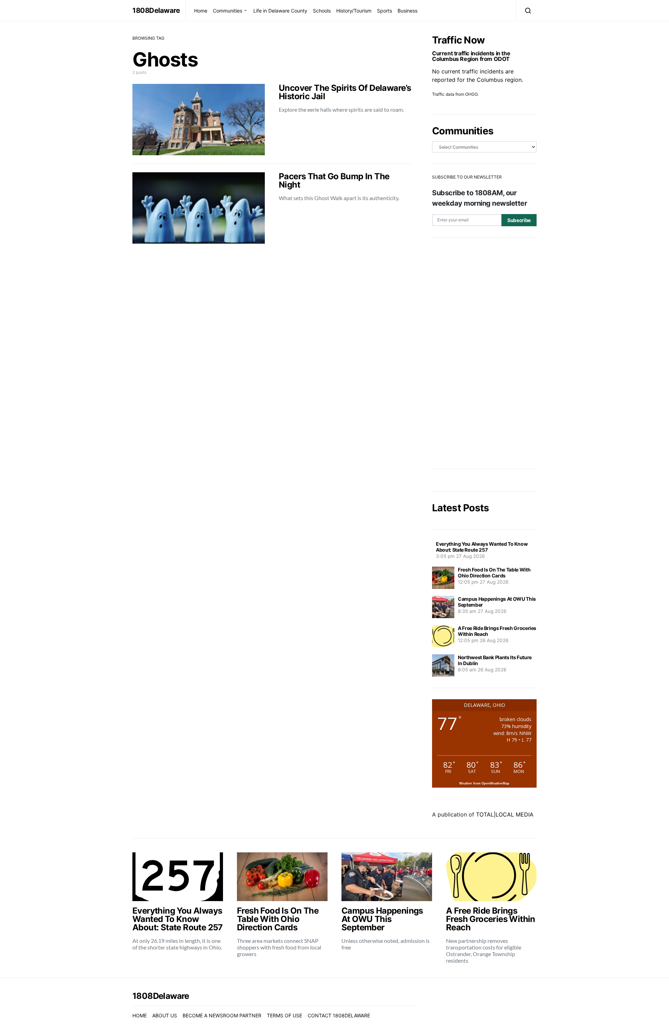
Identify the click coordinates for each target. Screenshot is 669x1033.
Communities (227, 11)
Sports (384, 11)
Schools (322, 11)
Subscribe (519, 220)
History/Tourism (353, 11)
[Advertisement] (484, 353)
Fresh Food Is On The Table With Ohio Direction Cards (494, 572)
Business (407, 11)
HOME (139, 1015)
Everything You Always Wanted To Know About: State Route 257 (482, 547)
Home (200, 11)
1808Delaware (156, 10)
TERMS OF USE (284, 1015)
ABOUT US (164, 1015)
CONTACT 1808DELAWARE (339, 1015)
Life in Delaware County (280, 11)
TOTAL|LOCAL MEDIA (504, 814)
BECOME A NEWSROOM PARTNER (222, 1015)
